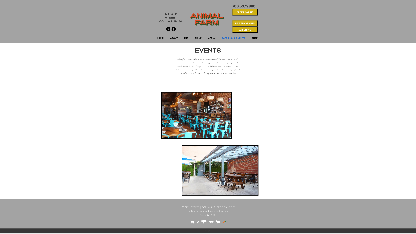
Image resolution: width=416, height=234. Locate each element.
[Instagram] (168, 29)
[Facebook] (173, 29)
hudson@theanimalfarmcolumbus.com (208, 211)
